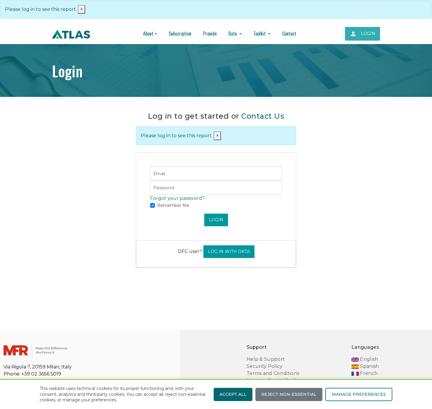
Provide (210, 33)
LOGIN (216, 219)
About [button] (148, 33)
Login (362, 33)
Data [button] (233, 33)
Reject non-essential (289, 394)
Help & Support (266, 359)
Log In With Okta (229, 251)
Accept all (233, 394)
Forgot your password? (177, 198)
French (368, 373)
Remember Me (173, 205)
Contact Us (262, 116)
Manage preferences (359, 394)
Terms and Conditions (273, 373)
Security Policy (265, 366)
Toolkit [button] (260, 33)
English (368, 359)
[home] (71, 34)
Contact (289, 33)
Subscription (180, 33)
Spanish (369, 366)
